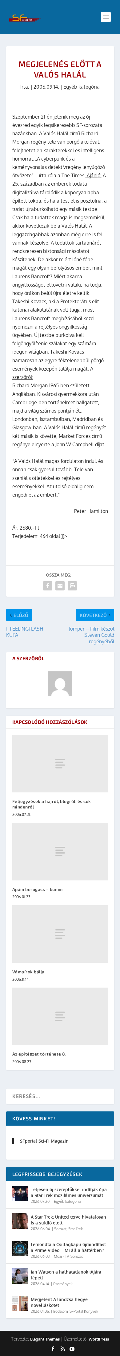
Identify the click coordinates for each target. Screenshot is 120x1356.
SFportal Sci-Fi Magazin (44, 1141)
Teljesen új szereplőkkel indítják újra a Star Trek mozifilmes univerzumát (69, 1192)
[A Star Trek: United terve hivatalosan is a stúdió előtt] (20, 1221)
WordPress (99, 1339)
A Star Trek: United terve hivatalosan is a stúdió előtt (68, 1219)
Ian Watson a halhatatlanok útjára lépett (66, 1274)
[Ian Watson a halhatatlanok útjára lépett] (20, 1276)
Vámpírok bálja (28, 971)
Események (63, 1284)
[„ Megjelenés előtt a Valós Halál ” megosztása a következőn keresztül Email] (60, 586)
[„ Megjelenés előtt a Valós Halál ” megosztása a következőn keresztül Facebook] (48, 586)
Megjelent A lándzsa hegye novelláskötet (59, 1302)
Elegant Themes (45, 1339)
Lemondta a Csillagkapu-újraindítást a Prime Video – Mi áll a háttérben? (68, 1247)
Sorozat (60, 1229)
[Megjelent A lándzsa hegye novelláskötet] (20, 1303)
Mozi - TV (61, 1256)
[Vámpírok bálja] (60, 934)
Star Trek (75, 1229)
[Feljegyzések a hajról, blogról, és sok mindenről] (60, 764)
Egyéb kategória (81, 87)
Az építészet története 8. (39, 1053)
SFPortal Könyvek (84, 1311)
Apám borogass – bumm (37, 889)
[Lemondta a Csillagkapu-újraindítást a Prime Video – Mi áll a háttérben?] (20, 1248)
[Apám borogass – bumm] (60, 851)
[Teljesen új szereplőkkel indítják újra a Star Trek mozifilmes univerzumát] (20, 1193)
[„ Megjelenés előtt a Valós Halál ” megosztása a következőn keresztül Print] (72, 586)
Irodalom (60, 1311)
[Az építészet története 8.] (60, 1016)
